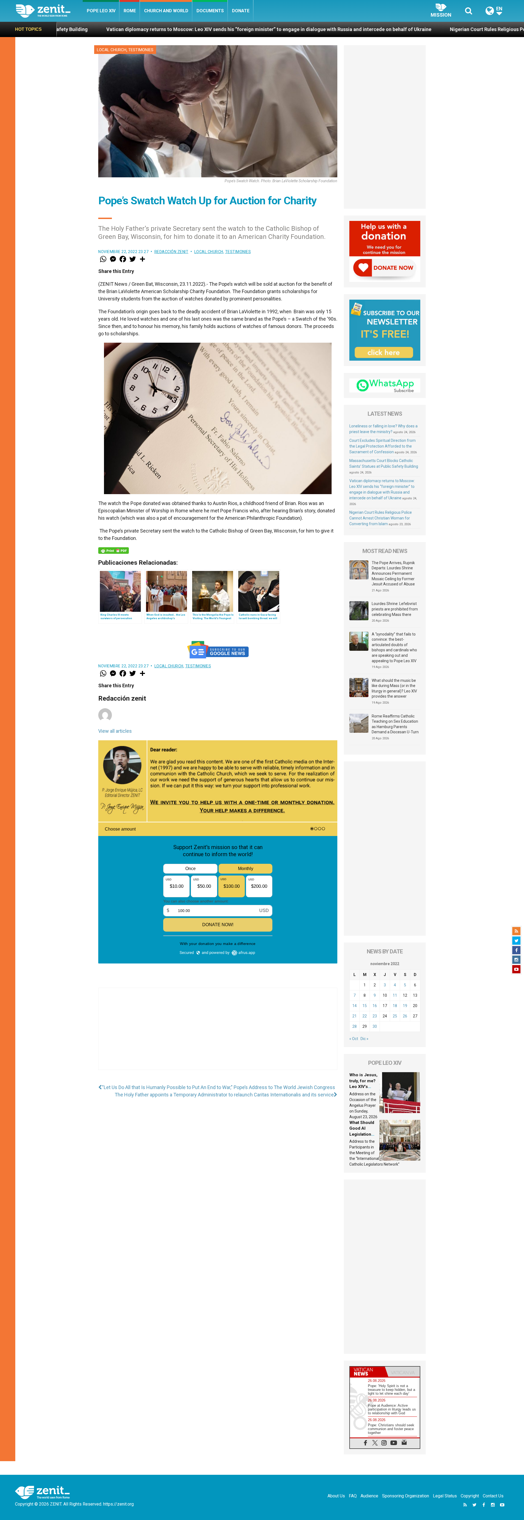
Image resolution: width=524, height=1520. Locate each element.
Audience (369, 1495)
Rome (130, 10)
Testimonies (140, 49)
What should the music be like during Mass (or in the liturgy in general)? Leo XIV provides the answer (394, 688)
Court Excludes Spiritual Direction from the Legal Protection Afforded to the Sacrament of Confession (382, 446)
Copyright (470, 1495)
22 (364, 1016)
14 (354, 1006)
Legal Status (445, 1495)
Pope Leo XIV (101, 10)
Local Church (111, 49)
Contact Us (493, 1495)
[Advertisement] (217, 1034)
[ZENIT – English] (49, 10)
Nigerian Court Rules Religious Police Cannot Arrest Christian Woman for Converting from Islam (380, 518)
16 (375, 1006)
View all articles (115, 731)
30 (375, 1026)
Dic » (364, 1038)
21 (354, 1016)
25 (395, 1016)
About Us (336, 1495)
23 (375, 1016)
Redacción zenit (171, 252)
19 (405, 1006)
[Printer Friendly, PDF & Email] (113, 550)
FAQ (353, 1495)
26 (405, 1016)
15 (364, 1006)
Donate (240, 10)
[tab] (367, 1372)
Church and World (166, 10)
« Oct (353, 1038)
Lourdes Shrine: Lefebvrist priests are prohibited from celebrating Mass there (395, 608)
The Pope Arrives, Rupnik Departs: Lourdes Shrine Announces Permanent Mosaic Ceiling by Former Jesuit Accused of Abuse (393, 573)
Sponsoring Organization (405, 1495)
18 (395, 1006)
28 (354, 1026)
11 (395, 995)
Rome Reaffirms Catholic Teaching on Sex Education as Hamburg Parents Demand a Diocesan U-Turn (395, 724)
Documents (210, 10)
